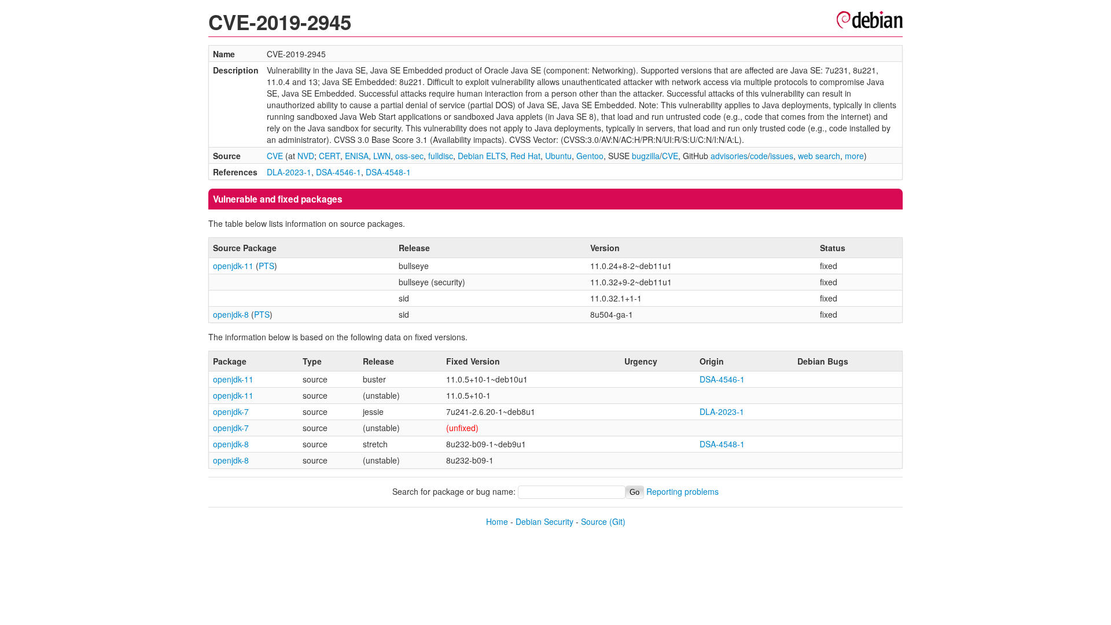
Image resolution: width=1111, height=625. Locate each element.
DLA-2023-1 (289, 172)
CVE (275, 155)
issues (781, 155)
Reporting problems (682, 491)
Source (594, 521)
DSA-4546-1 (338, 172)
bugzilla (646, 155)
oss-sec (409, 155)
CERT (329, 155)
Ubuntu (558, 155)
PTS (266, 265)
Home (497, 521)
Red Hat (525, 155)
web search (819, 155)
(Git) (617, 521)
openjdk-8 (231, 314)
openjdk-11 (233, 265)
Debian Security (544, 521)
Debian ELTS (482, 155)
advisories (729, 155)
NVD (305, 155)
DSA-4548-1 (388, 172)
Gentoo (590, 155)
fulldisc (440, 155)
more (854, 155)
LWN (382, 155)
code (759, 155)
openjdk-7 (231, 411)
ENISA (357, 155)
